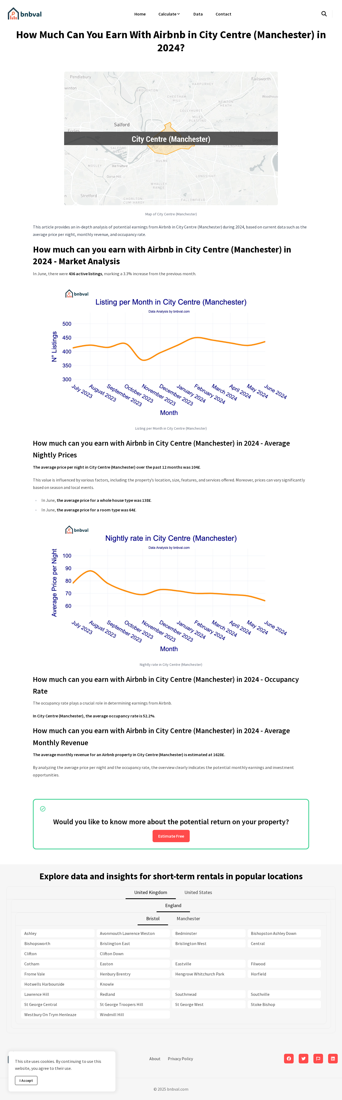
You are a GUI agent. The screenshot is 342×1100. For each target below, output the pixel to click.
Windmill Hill (112, 1014)
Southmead (185, 994)
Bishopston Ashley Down (273, 933)
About (155, 1058)
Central (258, 943)
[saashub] (318, 1058)
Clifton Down (111, 953)
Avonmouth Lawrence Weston (127, 933)
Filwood (258, 963)
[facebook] (289, 1058)
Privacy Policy (180, 1058)
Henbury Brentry (115, 974)
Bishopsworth (37, 943)
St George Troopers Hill (121, 1004)
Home (140, 14)
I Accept (26, 1080)
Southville (260, 994)
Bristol (153, 918)
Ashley (30, 933)
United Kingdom (150, 892)
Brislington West (191, 943)
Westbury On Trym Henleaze (50, 1014)
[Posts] (303, 1058)
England (173, 905)
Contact (223, 14)
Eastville (183, 963)
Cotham (31, 963)
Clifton (30, 953)
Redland (107, 994)
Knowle (107, 984)
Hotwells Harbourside (44, 984)
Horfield (258, 974)
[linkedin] (333, 1058)
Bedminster (186, 933)
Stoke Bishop (263, 1004)
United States (198, 892)
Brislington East (115, 943)
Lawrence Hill (36, 994)
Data (198, 14)
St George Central (40, 1004)
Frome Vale (34, 974)
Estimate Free (171, 836)
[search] (326, 14)
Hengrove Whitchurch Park (199, 974)
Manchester (188, 918)
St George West (189, 1004)
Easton (106, 963)
